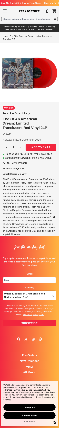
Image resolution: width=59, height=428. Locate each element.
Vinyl (29, 366)
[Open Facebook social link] (18, 339)
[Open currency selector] (46, 11)
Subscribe (29, 323)
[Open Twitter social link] (26, 339)
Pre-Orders (29, 355)
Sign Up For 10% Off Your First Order (20, 3)
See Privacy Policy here (33, 314)
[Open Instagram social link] (33, 339)
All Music (29, 372)
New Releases (29, 361)
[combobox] (29, 19)
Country (29, 287)
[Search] (55, 19)
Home (5, 36)
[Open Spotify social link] (40, 339)
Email (30, 273)
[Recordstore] (29, 11)
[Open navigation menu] (5, 11)
